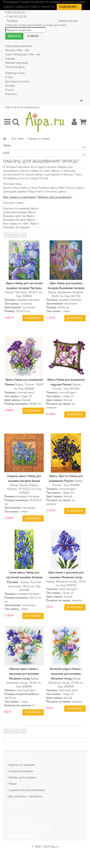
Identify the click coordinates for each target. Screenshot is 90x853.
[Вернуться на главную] (4, 138)
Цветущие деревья (15, 191)
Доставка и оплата (17, 81)
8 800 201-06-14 (15, 12)
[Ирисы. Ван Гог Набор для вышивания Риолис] (66, 453)
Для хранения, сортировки (25, 796)
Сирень (79, 187)
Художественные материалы (27, 790)
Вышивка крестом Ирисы (19, 216)
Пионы (70, 187)
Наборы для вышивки (22, 777)
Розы (16, 187)
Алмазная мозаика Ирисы (19, 212)
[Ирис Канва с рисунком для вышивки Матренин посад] (66, 549)
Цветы (62, 191)
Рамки (13, 783)
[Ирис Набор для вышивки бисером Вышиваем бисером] (66, 260)
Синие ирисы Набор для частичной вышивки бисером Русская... (24, 577)
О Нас (9, 77)
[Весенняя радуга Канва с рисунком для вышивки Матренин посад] (66, 645)
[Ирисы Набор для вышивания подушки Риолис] (66, 356)
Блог (6, 153)
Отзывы (10, 85)
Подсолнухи (36, 191)
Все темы (18, 138)
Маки (62, 187)
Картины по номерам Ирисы (21, 208)
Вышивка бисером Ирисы (19, 219)
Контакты (11, 94)
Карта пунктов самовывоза (22, 107)
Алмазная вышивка (21, 771)
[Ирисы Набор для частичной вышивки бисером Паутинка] (24, 260)
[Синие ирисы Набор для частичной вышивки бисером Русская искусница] (24, 549)
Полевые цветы (48, 187)
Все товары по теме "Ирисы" (21, 223)
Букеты (7, 187)
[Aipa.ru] (45, 121)
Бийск (14, 20)
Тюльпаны (51, 191)
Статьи (9, 89)
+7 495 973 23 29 (15, 16)
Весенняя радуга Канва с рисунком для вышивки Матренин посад (66, 673)
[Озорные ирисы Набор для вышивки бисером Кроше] (24, 453)
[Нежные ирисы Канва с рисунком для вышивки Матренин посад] (24, 645)
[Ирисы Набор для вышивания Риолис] (24, 356)
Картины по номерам (22, 764)
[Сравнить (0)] (81, 101)
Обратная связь (15, 73)
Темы (7, 145)
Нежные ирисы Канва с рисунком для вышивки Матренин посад (24, 673)
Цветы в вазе (28, 187)
